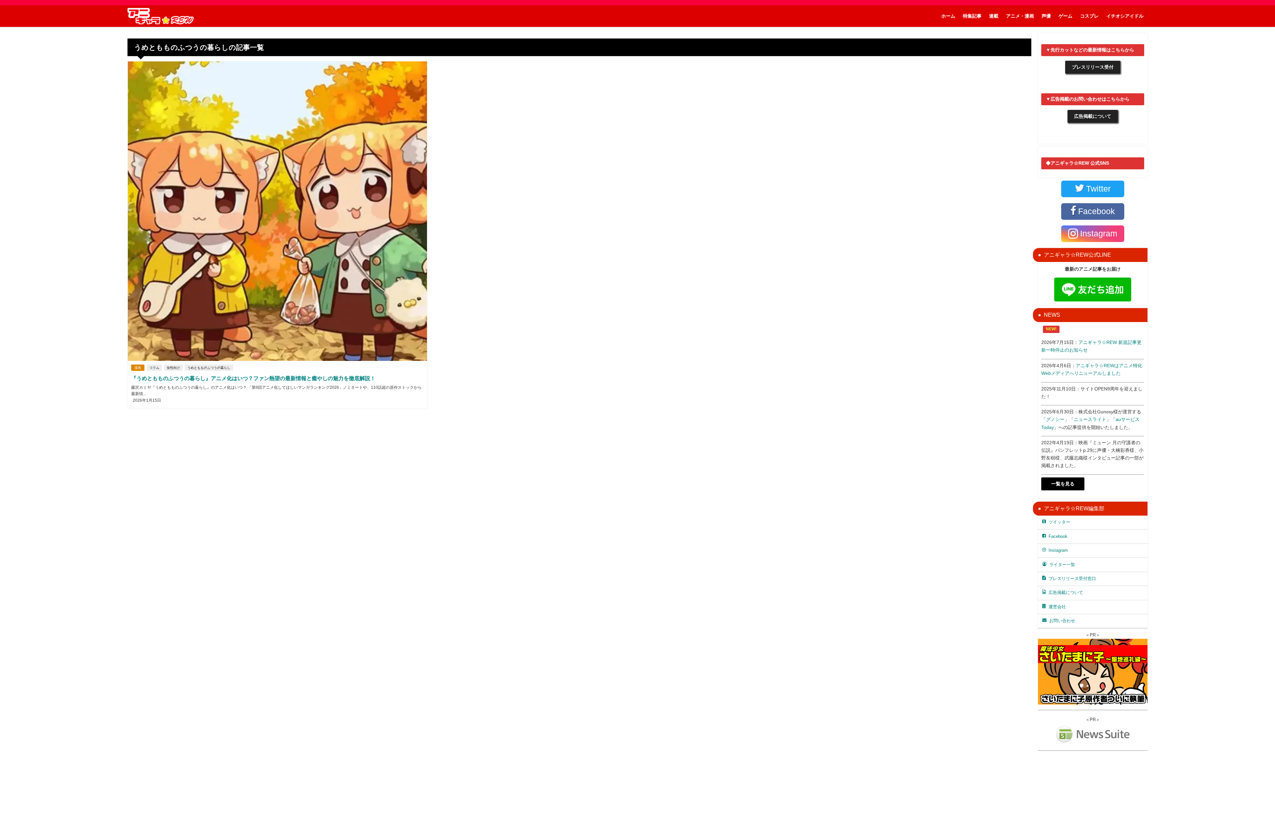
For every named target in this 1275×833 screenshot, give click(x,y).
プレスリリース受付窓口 (1072, 578)
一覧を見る (1062, 483)
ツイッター (1059, 522)
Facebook (1058, 536)
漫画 (137, 367)
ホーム (948, 16)
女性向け (173, 367)
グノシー (1055, 419)
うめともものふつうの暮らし (208, 367)
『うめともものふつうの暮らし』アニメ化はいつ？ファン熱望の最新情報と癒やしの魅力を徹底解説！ (253, 378)
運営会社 (1057, 607)
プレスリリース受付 (1093, 67)
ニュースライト (1090, 419)
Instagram (1058, 550)
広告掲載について (1092, 116)
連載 (993, 16)
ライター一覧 (1062, 564)
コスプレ (1089, 16)
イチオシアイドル (1125, 16)
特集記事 (972, 16)
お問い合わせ (1062, 621)
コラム (154, 367)
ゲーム (1065, 16)
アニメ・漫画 (1020, 16)
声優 (1046, 16)
